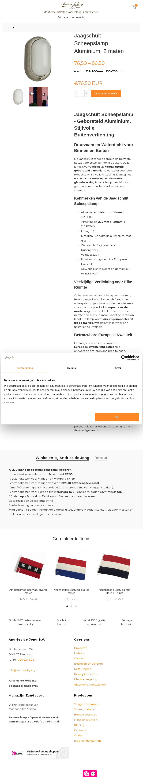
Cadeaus (80, 730)
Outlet (78, 735)
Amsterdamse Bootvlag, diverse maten (28, 591)
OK (117, 417)
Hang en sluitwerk (86, 719)
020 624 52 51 (27, 659)
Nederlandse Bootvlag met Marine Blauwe (114, 591)
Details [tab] (71, 367)
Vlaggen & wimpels (86, 704)
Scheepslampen (85, 709)
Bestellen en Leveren (88, 663)
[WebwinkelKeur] (39, 753)
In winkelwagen (106, 93)
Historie (79, 653)
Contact (79, 658)
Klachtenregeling (85, 679)
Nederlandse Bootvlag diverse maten (71, 591)
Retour (101, 458)
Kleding (79, 725)
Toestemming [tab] (24, 367)
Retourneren (82, 669)
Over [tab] (118, 367)
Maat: (77, 71)
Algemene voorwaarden (90, 684)
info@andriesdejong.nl (23, 670)
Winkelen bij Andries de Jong (62, 458)
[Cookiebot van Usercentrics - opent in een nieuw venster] (123, 357)
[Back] (11, 27)
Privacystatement (85, 674)
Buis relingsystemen (87, 740)
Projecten (80, 648)
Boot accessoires (85, 714)
